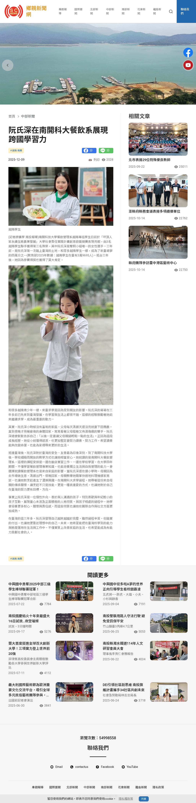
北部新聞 (94, 11)
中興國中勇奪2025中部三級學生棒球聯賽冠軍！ (29, 586)
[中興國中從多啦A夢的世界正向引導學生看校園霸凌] (169, 591)
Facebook (107, 767)
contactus (81, 767)
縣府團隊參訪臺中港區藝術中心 (153, 263)
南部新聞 (126, 11)
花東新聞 (141, 11)
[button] (95, 100)
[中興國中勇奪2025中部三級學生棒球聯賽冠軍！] (74, 591)
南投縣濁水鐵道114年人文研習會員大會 (123, 646)
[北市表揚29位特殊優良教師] (158, 139)
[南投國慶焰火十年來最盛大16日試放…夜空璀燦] (74, 623)
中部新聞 (110, 11)
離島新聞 (157, 11)
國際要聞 (78, 11)
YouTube (132, 767)
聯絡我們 (185, 11)
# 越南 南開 (16, 150)
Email (59, 767)
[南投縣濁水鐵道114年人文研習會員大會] (169, 650)
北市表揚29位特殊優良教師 (149, 160)
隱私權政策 (126, 799)
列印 (97, 160)
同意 (143, 798)
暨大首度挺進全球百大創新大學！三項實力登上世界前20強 (29, 648)
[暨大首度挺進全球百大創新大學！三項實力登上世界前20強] (74, 650)
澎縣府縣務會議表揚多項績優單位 (154, 211)
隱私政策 (158, 787)
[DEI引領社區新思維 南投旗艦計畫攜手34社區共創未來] (169, 692)
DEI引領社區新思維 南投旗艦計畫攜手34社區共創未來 (124, 687)
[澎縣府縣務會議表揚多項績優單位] (158, 190)
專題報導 (63, 11)
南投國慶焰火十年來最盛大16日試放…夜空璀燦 (29, 618)
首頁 (11, 116)
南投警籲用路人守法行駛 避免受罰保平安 (124, 618)
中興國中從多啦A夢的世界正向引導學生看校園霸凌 (123, 586)
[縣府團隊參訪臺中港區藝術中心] (158, 242)
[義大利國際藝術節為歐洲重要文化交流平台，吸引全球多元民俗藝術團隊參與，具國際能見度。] (74, 692)
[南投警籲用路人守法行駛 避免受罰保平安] (169, 623)
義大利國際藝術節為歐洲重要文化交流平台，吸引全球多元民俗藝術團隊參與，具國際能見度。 (29, 690)
